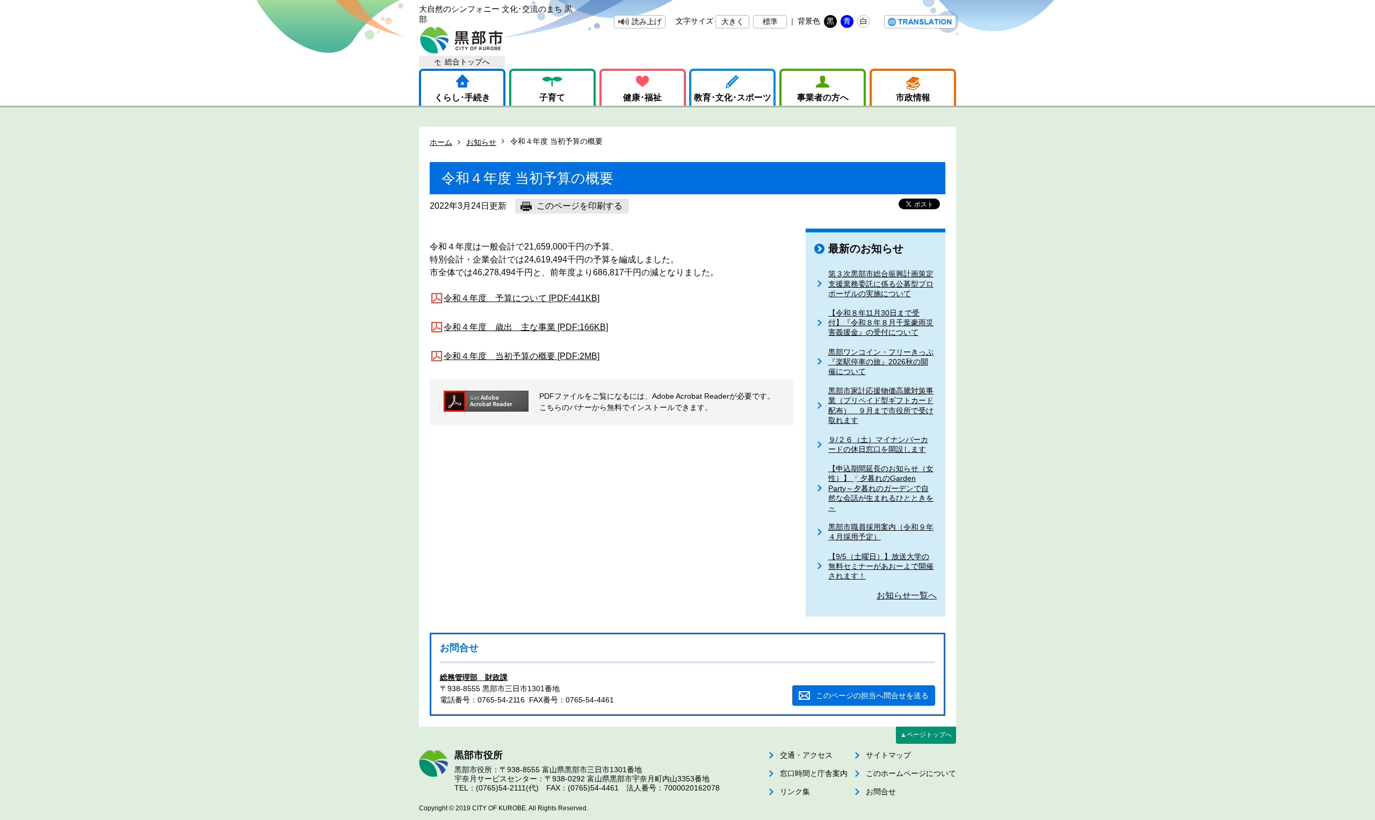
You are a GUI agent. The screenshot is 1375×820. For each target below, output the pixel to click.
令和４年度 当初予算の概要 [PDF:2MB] (521, 356)
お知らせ (481, 142)
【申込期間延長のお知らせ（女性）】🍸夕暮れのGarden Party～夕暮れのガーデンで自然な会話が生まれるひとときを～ (880, 488)
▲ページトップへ (926, 734)
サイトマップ (888, 755)
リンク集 (795, 791)
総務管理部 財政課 (474, 677)
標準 (770, 21)
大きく (732, 21)
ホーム (441, 142)
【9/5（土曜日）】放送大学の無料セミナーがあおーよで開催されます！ (880, 566)
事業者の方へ (823, 97)
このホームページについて (911, 773)
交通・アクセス (806, 755)
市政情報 (913, 97)
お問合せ (881, 791)
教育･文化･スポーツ (732, 97)
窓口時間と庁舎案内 (814, 773)
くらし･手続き (462, 97)
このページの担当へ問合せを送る (872, 695)
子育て (552, 97)
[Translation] (920, 21)
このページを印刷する (580, 205)
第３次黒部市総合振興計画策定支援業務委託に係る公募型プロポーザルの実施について (880, 283)
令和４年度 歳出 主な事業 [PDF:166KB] (526, 327)
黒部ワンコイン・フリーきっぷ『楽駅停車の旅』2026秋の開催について (880, 362)
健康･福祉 (642, 97)
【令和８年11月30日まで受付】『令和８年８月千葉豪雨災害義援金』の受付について (880, 322)
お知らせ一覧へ (907, 595)
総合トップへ (467, 61)
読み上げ (647, 21)
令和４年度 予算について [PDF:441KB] (521, 298)
